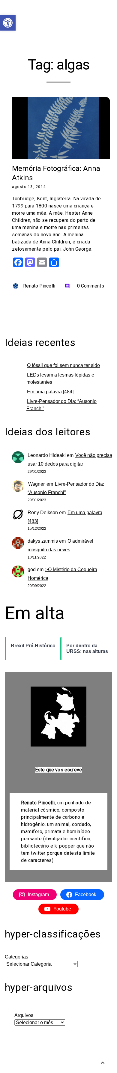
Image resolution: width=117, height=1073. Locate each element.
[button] (8, 23)
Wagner (36, 484)
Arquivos (23, 1015)
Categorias (16, 956)
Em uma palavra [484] (50, 391)
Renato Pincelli (39, 286)
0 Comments (84, 286)
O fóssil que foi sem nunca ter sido (63, 365)
